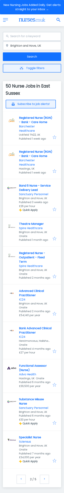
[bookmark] (54, 137)
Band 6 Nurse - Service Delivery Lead (35, 188)
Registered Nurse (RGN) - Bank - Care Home (35, 120)
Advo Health (27, 374)
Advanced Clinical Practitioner (31, 293)
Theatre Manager (31, 224)
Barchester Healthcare (27, 128)
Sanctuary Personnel (33, 194)
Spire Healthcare (31, 228)
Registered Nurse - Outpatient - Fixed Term (32, 257)
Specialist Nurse (30, 437)
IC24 (22, 299)
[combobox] (32, 36)
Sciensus (25, 442)
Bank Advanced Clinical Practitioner (35, 330)
